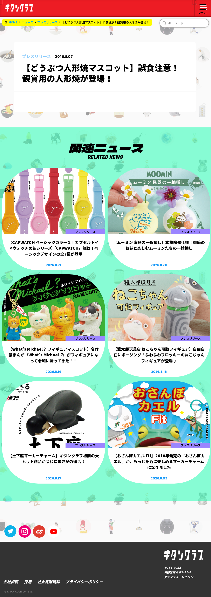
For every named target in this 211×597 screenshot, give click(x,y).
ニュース (27, 22)
